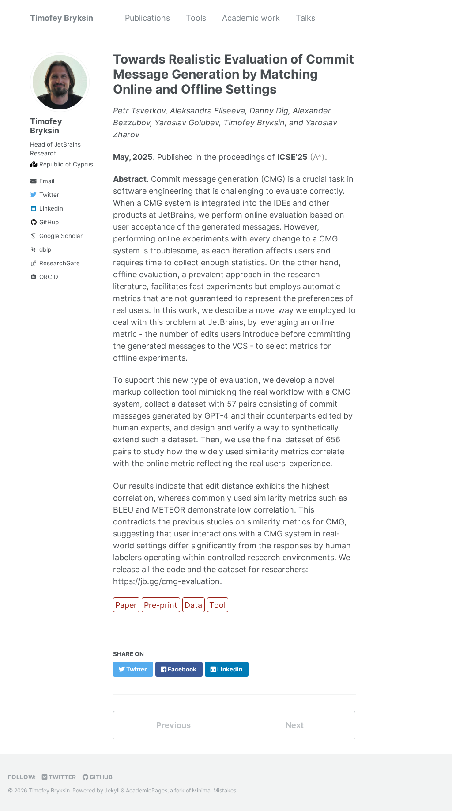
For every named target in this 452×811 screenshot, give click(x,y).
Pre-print (160, 605)
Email (46, 181)
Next (295, 725)
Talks (305, 18)
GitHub (48, 222)
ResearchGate (59, 263)
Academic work (251, 18)
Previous (173, 725)
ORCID (48, 276)
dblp (44, 249)
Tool (217, 605)
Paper (126, 605)
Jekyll (112, 790)
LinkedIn (50, 208)
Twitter (48, 194)
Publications (147, 18)
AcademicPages (146, 790)
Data (193, 605)
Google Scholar (60, 235)
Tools (196, 18)
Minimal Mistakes (214, 790)
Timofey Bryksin (61, 18)
